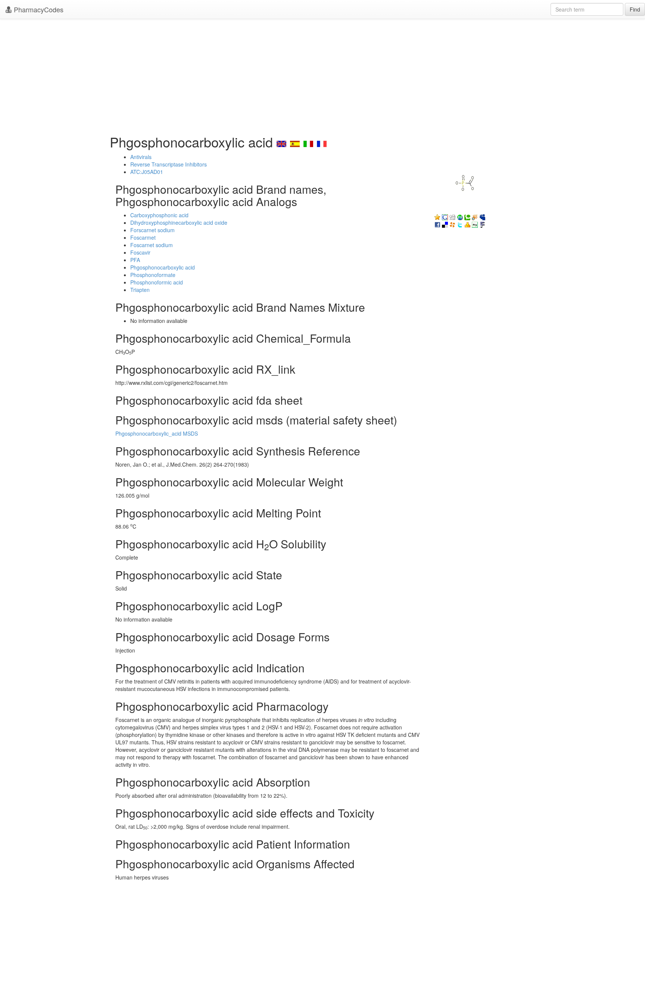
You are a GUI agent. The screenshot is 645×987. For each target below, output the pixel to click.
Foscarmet (143, 237)
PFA (135, 260)
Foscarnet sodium (151, 245)
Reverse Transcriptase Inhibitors (168, 164)
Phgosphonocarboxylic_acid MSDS (156, 433)
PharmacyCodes (37, 9)
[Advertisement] (322, 74)
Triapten (140, 289)
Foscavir (140, 252)
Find (635, 9)
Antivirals (141, 157)
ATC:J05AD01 (146, 171)
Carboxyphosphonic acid (159, 215)
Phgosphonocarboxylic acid (162, 267)
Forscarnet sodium (152, 230)
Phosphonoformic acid (156, 282)
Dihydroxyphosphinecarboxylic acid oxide (178, 222)
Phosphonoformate (152, 274)
